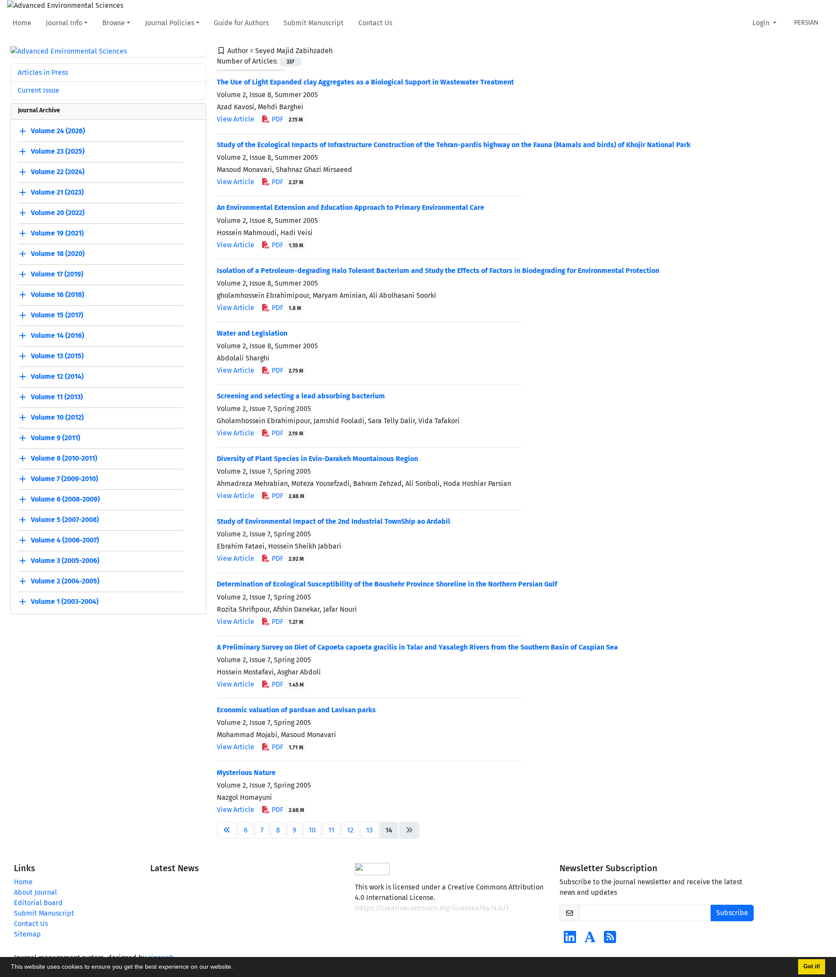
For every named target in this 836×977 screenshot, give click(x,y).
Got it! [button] (811, 967)
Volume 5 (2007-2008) (65, 520)
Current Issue (38, 90)
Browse (113, 23)
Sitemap (27, 934)
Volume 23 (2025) (57, 152)
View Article (235, 119)
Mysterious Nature (246, 772)
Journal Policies (169, 23)
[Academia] (590, 940)
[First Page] (227, 830)
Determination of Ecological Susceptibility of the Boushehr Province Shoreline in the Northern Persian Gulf (387, 584)
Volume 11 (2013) (57, 397)
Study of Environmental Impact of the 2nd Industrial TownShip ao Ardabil (333, 521)
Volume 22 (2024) (57, 172)
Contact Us (375, 23)
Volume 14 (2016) (57, 336)
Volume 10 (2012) (57, 418)
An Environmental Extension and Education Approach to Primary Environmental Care (350, 207)
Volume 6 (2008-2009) (65, 499)
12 (350, 830)
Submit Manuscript (313, 23)
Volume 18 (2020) (57, 254)
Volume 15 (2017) (57, 315)
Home (22, 23)
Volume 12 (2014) (57, 377)
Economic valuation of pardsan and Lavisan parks (296, 710)
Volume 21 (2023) (57, 193)
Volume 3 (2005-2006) (65, 561)
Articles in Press (43, 72)
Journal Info (64, 23)
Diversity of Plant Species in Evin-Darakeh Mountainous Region (317, 459)
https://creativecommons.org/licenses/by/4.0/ (431, 908)
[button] (236, 968)
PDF (286, 119)
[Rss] (610, 940)
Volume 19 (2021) (57, 233)
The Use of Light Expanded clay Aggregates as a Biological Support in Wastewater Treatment (365, 82)
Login (761, 23)
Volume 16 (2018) (57, 295)
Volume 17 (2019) (57, 274)
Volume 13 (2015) (57, 356)
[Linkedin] (570, 940)
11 (331, 830)
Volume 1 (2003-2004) (64, 602)
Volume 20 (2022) (57, 213)
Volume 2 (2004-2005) (65, 581)
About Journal (35, 892)
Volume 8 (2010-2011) (64, 459)
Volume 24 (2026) (58, 131)
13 (369, 830)
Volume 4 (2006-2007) (65, 540)
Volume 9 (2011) (55, 438)
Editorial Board (38, 903)
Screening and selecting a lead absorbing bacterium (301, 396)
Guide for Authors (241, 23)
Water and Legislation (252, 333)
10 (312, 830)
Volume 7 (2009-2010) (64, 479)
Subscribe (732, 913)
